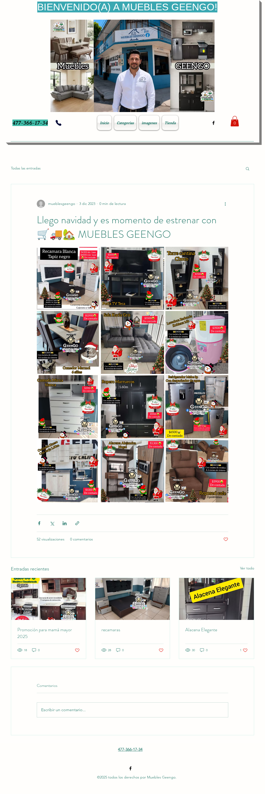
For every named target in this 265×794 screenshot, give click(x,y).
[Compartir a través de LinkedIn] (64, 523)
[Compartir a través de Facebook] (39, 523)
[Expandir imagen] (68, 278)
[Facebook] (213, 122)
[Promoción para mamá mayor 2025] (48, 599)
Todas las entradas (26, 168)
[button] (234, 121)
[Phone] (58, 123)
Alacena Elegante (201, 629)
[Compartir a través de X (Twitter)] (51, 523)
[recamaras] (132, 599)
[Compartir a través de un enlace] (77, 523)
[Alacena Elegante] (216, 599)
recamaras (110, 629)
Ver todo (247, 568)
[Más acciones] (225, 204)
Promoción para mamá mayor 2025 (44, 633)
